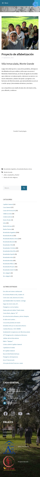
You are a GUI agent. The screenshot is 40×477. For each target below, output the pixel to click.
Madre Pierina (7, 229)
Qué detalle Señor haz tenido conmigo (14, 301)
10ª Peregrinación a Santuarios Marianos (15, 335)
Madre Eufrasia (7, 226)
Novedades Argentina (10, 169)
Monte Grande (8, 172)
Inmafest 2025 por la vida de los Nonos (14, 326)
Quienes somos (7, 429)
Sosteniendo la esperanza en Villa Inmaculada (16, 332)
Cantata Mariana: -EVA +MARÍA (12, 329)
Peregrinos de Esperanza (10, 357)
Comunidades (7, 432)
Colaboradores (7, 217)
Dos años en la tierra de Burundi (12, 291)
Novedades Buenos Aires (24, 169)
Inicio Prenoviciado (8, 360)
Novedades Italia (8, 260)
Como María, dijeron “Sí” (10, 313)
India (4, 223)
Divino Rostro (7, 220)
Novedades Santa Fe (9, 270)
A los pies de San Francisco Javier (13, 363)
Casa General (7, 207)
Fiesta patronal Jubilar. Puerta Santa (13, 310)
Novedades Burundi (9, 242)
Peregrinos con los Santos (10, 307)
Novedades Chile (8, 245)
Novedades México (8, 264)
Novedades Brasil (8, 235)
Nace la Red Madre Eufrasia (11, 354)
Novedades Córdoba (9, 248)
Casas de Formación (9, 210)
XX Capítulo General (9, 351)
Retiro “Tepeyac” (8, 341)
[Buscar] (24, 188)
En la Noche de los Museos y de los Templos (16, 316)
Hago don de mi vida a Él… (11, 304)
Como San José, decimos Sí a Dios (13, 298)
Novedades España (8, 254)
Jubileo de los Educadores (11, 338)
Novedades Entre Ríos (9, 251)
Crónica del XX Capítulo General (12, 344)
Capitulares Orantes (9, 347)
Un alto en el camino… (9, 319)
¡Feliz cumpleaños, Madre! (11, 175)
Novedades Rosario (9, 267)
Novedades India (8, 257)
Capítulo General (8, 204)
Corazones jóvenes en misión (11, 323)
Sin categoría (7, 273)
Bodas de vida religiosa (11, 177)
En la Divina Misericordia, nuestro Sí (13, 294)
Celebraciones (7, 214)
